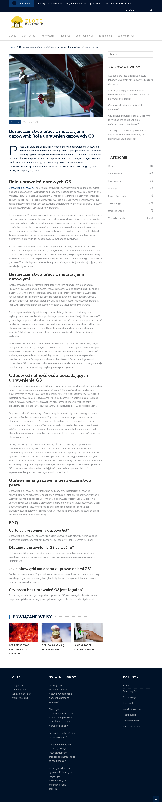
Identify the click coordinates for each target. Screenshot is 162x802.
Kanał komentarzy (21, 693)
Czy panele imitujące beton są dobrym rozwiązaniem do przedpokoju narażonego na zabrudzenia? (129, 120)
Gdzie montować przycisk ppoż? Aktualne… (19, 649)
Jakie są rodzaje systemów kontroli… (87, 647)
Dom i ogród (28, 35)
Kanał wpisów (19, 689)
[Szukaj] (135, 10)
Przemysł (65, 35)
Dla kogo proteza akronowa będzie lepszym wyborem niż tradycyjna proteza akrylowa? (130, 80)
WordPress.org (19, 697)
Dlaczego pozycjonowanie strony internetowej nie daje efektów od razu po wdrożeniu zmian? (84, 3)
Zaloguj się (17, 685)
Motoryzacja (47, 35)
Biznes (12, 35)
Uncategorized (116, 211)
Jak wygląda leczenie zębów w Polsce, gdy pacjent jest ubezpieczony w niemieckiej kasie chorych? (129, 134)
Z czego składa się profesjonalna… (53, 647)
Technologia (105, 35)
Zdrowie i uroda (126, 35)
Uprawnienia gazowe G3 (22, 188)
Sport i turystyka (84, 35)
